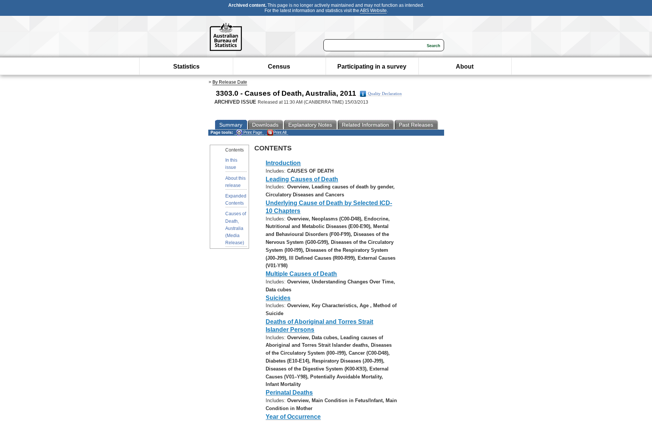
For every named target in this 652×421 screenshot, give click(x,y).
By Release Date (229, 82)
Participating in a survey (371, 66)
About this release (235, 182)
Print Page (252, 132)
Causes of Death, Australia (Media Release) (235, 228)
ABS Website (373, 10)
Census (279, 66)
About (465, 66)
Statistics (186, 66)
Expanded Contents (235, 199)
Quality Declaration (385, 94)
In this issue (231, 164)
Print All (279, 132)
